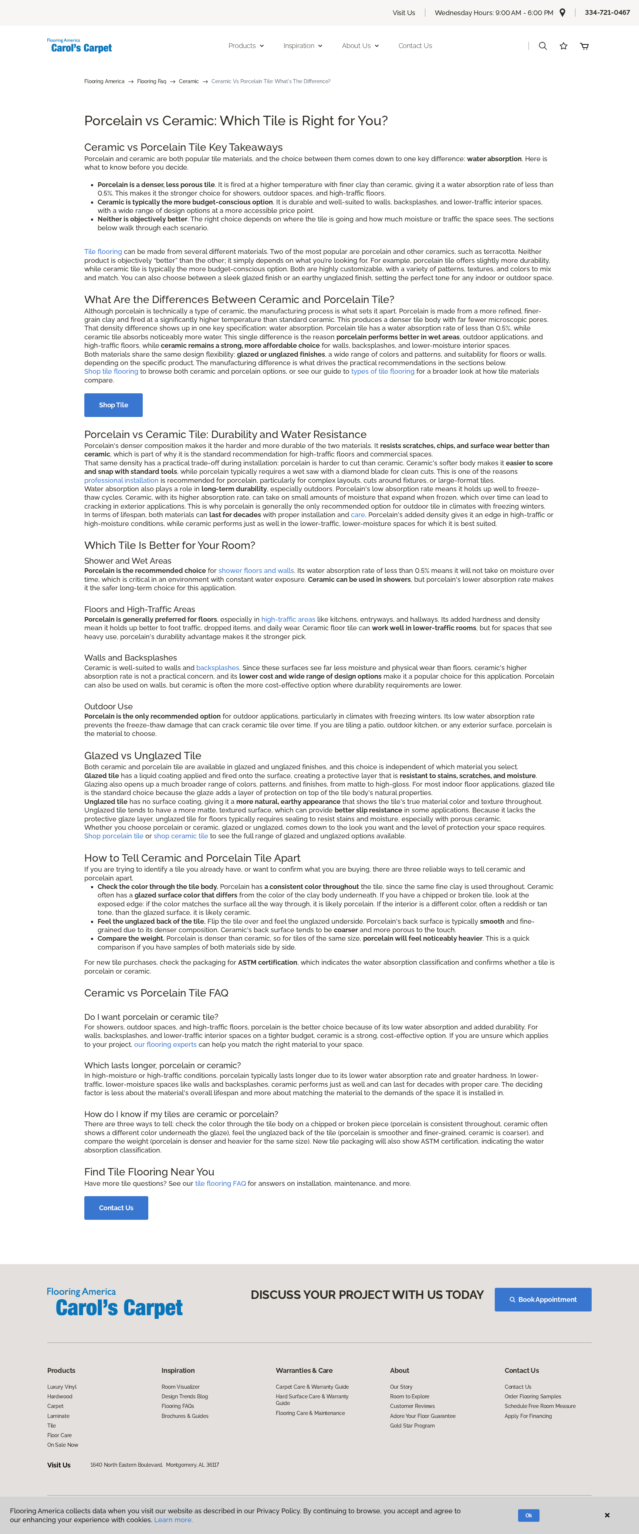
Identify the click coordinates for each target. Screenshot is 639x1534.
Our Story (401, 1387)
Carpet (55, 1406)
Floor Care (59, 1435)
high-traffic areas (288, 619)
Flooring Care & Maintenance (310, 1413)
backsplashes (217, 668)
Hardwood (59, 1396)
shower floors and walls (256, 570)
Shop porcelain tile (113, 836)
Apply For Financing (528, 1416)
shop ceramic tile (181, 836)
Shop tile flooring (111, 371)
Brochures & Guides (185, 1416)
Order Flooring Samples (533, 1396)
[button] (542, 45)
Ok (528, 1515)
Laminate (58, 1416)
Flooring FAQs (178, 1406)
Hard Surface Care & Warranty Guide (312, 1400)
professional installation (121, 480)
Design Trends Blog (185, 1396)
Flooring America (104, 81)
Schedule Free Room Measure (540, 1406)
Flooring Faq (151, 81)
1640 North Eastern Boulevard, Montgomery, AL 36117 (155, 1465)
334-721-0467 (607, 12)
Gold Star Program (412, 1426)
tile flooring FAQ (220, 1183)
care (358, 515)
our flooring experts (165, 1044)
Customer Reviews (412, 1406)
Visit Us (404, 13)
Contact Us (415, 46)
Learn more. (173, 1520)
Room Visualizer (181, 1387)
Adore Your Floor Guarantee (422, 1416)
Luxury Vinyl (62, 1387)
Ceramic (189, 81)
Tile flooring (103, 251)
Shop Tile (113, 405)
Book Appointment (547, 1299)
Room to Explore (409, 1396)
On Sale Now (62, 1445)
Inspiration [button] (299, 46)
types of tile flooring (383, 371)
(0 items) (584, 45)
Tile (51, 1426)
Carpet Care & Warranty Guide (312, 1387)
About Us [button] (356, 46)
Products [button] (242, 46)
